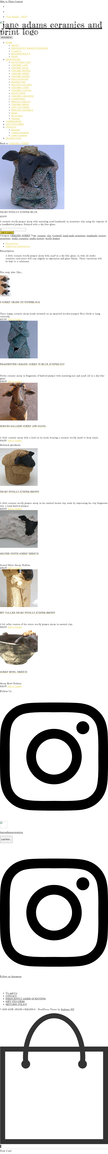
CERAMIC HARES (20, 76)
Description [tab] (12, 243)
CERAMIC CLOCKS (21, 90)
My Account (16, 116)
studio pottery (37, 238)
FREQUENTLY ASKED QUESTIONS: (29, 48)
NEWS (14, 56)
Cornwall (57, 235)
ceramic (41, 235)
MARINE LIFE (18, 82)
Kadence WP (67, 1009)
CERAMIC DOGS (20, 68)
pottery (102, 235)
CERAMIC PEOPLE (21, 71)
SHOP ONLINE (13, 59)
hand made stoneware (74, 235)
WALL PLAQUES (19, 79)
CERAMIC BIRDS (20, 104)
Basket (14, 113)
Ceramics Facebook (20, 132)
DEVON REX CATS (21, 62)
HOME (9, 42)
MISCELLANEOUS (20, 101)
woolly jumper (52, 238)
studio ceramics (20, 238)
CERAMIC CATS (19, 65)
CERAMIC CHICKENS (22, 96)
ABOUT (15, 45)
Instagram (15, 130)
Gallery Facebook (19, 135)
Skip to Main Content (11, 1)
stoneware (5, 238)
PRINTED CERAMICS (22, 110)
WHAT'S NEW (18, 93)
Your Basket (16, 16)
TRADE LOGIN (13, 138)
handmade (92, 235)
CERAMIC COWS (20, 87)
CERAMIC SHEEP (20, 73)
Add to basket (7, 232)
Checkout (15, 118)
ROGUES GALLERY (21, 85)
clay (49, 235)
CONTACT (11, 127)
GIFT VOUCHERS (20, 107)
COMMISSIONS (13, 121)
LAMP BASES (18, 99)
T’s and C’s (16, 51)
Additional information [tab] (18, 246)
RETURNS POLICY (21, 54)
